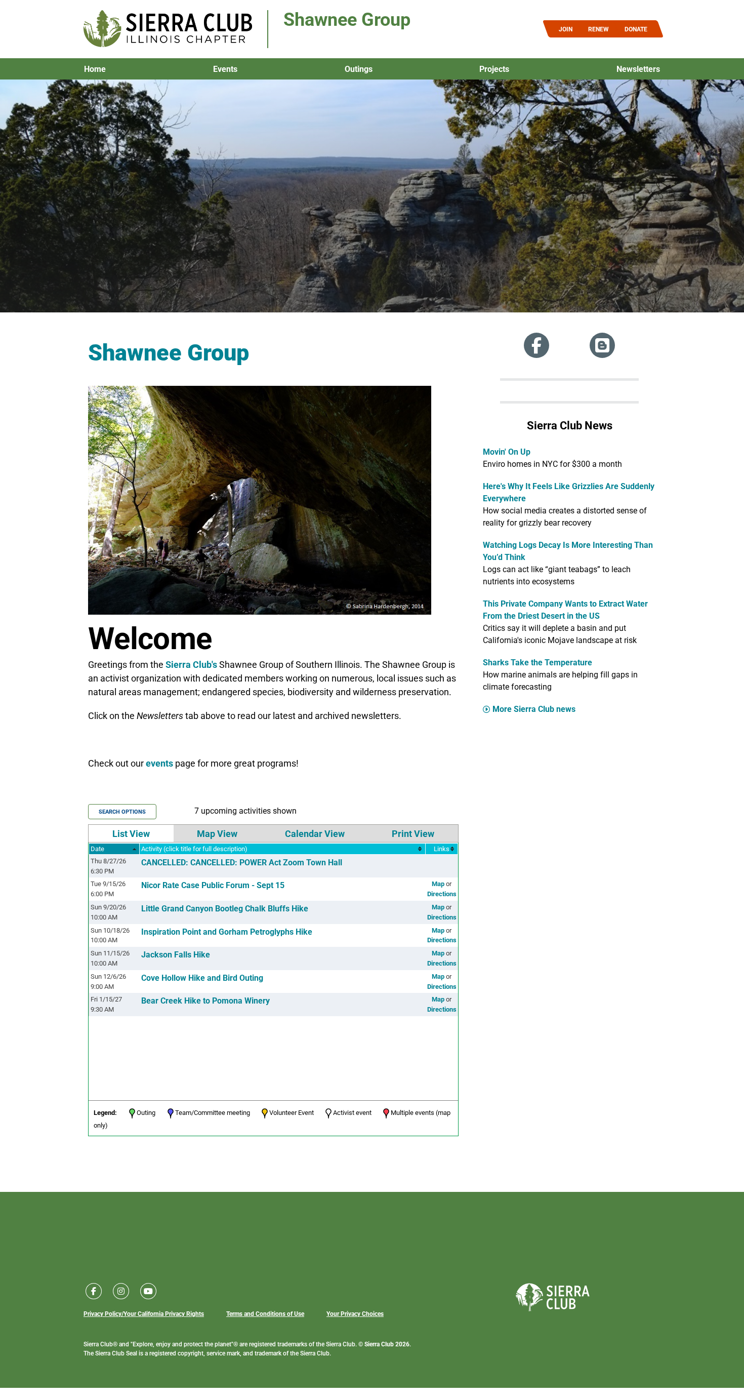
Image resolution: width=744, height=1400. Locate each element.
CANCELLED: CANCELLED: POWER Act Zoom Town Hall (241, 862)
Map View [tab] (217, 833)
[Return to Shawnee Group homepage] (168, 29)
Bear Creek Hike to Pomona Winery (205, 1000)
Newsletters (638, 69)
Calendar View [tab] (315, 833)
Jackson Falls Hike (175, 954)
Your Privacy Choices (355, 1313)
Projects (494, 69)
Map (438, 883)
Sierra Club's (191, 664)
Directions (442, 893)
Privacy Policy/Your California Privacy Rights (144, 1313)
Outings (359, 69)
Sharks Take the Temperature (537, 662)
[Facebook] (536, 345)
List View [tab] (131, 833)
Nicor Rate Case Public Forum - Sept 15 (212, 884)
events (159, 763)
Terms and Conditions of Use (265, 1313)
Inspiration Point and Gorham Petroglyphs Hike (226, 931)
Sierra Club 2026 (386, 1344)
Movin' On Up (506, 451)
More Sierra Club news (533, 708)
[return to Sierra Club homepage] (552, 1297)
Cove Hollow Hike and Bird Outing (202, 977)
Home (95, 69)
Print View (413, 833)
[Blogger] (602, 345)
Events (225, 69)
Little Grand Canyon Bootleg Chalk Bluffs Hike (224, 908)
